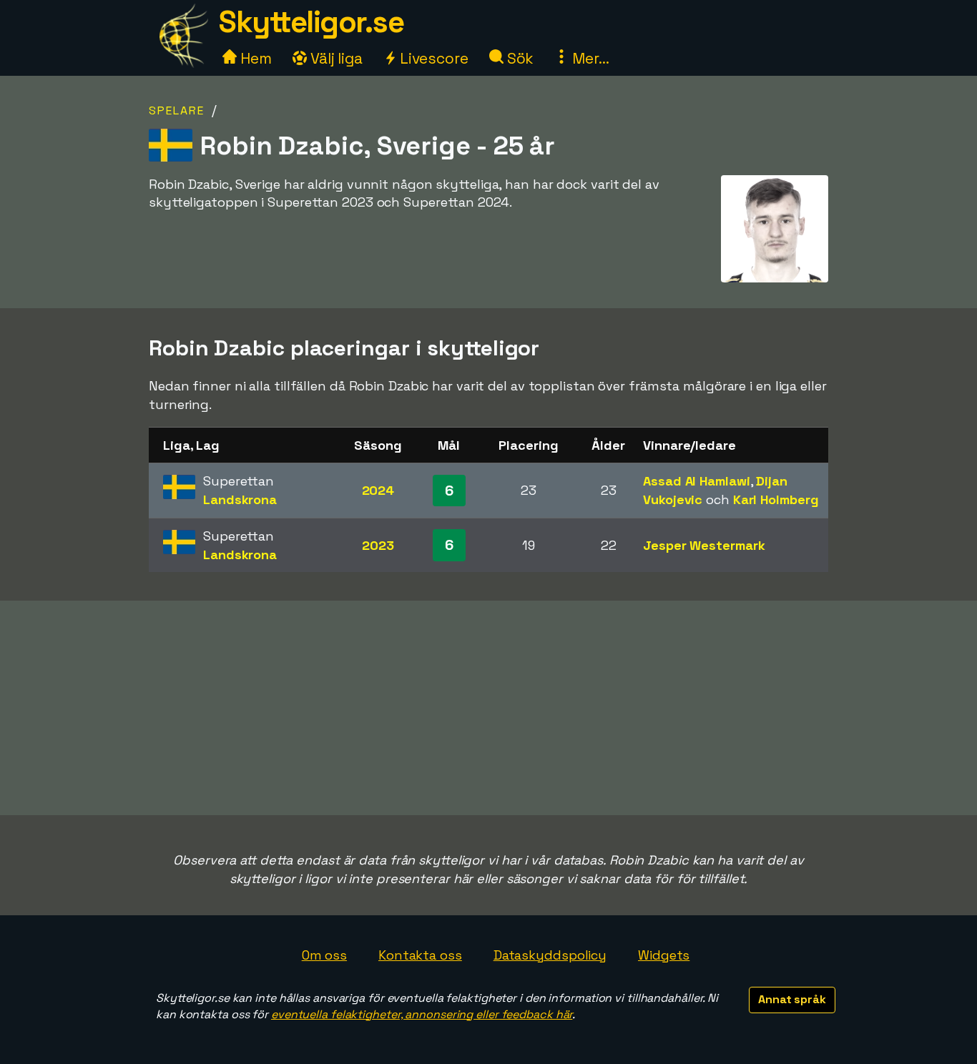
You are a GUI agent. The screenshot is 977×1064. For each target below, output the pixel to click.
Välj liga (335, 58)
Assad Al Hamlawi (696, 481)
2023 (378, 545)
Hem (254, 58)
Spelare (177, 110)
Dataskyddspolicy (550, 955)
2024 (378, 490)
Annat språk (792, 999)
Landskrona (240, 499)
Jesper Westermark (704, 545)
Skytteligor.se (311, 22)
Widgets (663, 955)
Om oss (324, 955)
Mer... (589, 58)
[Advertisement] (488, 708)
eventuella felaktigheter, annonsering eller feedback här (421, 1014)
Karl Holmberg (776, 499)
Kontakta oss (420, 955)
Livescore (432, 58)
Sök (519, 58)
